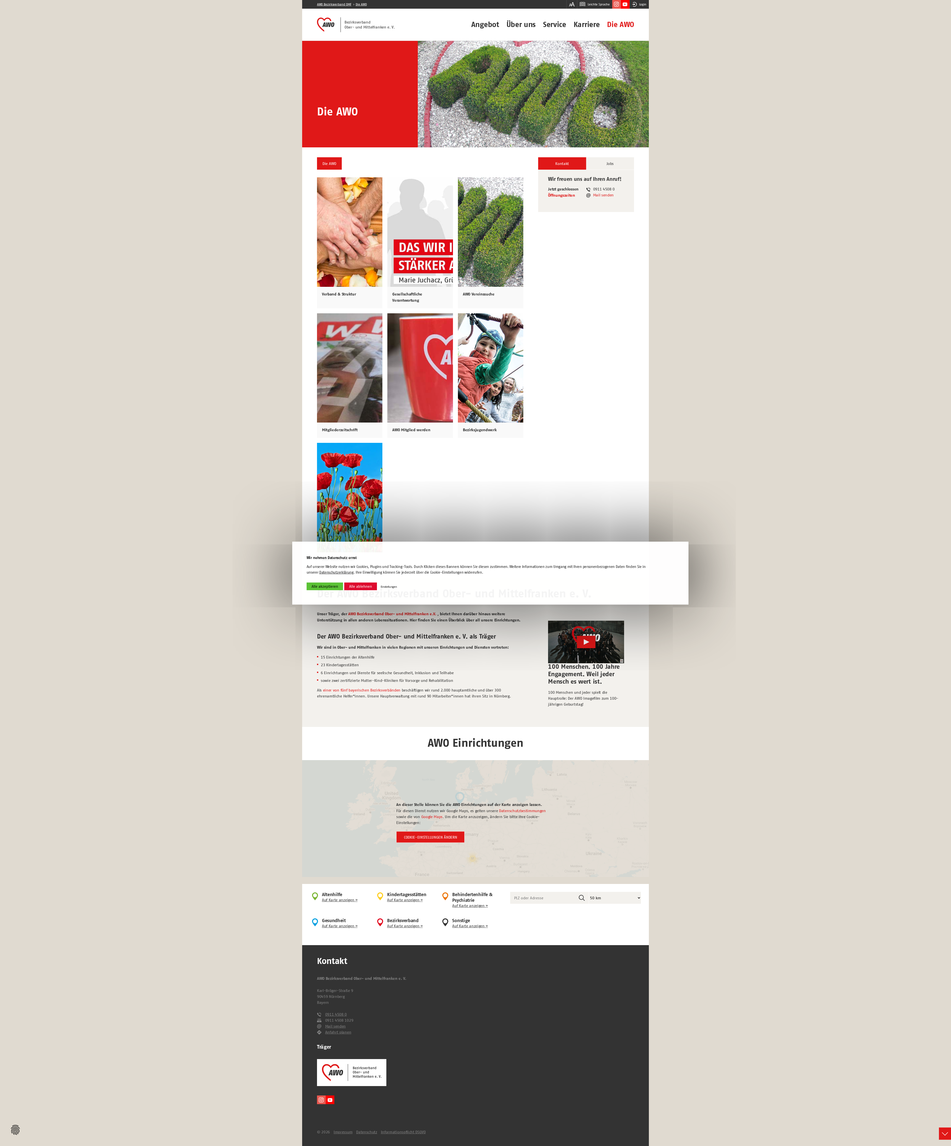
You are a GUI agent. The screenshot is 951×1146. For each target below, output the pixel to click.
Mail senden (603, 195)
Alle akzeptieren (325, 586)
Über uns (521, 24)
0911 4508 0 (336, 1014)
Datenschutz (366, 1132)
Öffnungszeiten (561, 195)
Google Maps (432, 816)
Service (554, 24)
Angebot (485, 24)
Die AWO (620, 24)
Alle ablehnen (360, 586)
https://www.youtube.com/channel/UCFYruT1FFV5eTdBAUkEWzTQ (625, 4)
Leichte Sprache (598, 4)
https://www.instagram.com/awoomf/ (616, 4)
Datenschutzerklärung (336, 572)
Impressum (343, 1132)
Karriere (587, 24)
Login (642, 4)
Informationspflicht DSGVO (403, 1132)
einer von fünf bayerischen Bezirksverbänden (361, 690)
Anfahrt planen (338, 1032)
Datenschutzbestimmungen (522, 810)
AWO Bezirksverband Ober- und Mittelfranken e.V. (392, 614)
